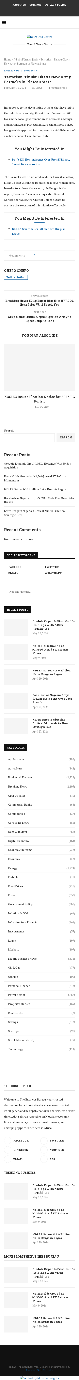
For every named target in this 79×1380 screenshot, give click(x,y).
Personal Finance (41, 986)
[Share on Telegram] (63, 255)
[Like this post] (37, 255)
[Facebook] (32, 11)
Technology (41, 1049)
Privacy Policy (56, 4)
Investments (41, 931)
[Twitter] (37, 11)
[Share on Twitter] (46, 255)
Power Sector (41, 995)
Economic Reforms (41, 850)
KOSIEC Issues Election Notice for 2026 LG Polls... (39, 399)
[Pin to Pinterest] (51, 255)
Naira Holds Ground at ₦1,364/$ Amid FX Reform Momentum (50, 649)
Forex (41, 895)
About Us (19, 4)
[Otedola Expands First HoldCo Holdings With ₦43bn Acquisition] (16, 627)
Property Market (41, 1004)
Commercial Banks (41, 804)
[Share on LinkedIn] (55, 255)
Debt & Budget (41, 832)
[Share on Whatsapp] (59, 255)
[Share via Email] (68, 255)
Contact (35, 4)
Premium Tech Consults (39, 1370)
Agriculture (41, 768)
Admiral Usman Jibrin (26, 59)
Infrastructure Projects (41, 922)
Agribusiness (41, 759)
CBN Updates (41, 795)
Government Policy (41, 904)
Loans (41, 940)
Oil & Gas (41, 967)
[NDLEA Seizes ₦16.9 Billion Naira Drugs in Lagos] (16, 677)
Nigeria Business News (41, 958)
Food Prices (41, 886)
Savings (41, 1022)
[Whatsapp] (47, 11)
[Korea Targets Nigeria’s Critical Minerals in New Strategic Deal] (16, 726)
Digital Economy (41, 841)
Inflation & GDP (41, 913)
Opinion (41, 977)
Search (9, 430)
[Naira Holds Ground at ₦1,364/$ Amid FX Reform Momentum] (16, 652)
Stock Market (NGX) (41, 1040)
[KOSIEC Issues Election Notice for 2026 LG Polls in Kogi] (39, 367)
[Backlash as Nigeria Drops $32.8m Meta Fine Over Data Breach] (16, 701)
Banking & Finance (41, 777)
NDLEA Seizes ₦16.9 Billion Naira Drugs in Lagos (35, 489)
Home (7, 59)
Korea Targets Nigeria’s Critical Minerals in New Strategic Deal (50, 723)
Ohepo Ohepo (16, 270)
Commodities (41, 814)
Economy (41, 859)
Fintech (41, 877)
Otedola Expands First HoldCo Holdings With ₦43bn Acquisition (53, 624)
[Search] (70, 22)
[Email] (42, 11)
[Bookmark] (75, 22)
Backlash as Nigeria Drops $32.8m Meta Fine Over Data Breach (52, 698)
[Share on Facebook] (42, 255)
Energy (41, 868)
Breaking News (41, 786)
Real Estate (41, 1013)
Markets (41, 949)
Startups (41, 1031)
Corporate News (41, 822)
